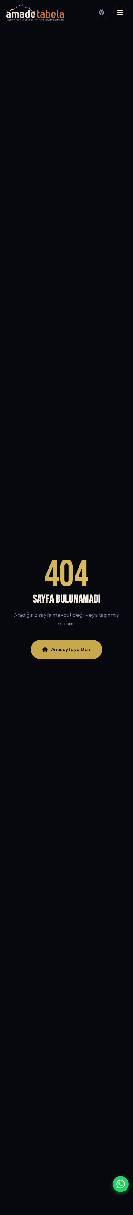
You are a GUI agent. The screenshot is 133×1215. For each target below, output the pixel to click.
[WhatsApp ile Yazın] (121, 1184)
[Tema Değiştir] (101, 12)
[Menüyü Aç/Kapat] (120, 12)
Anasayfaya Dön (71, 649)
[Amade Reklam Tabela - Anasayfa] (35, 12)
